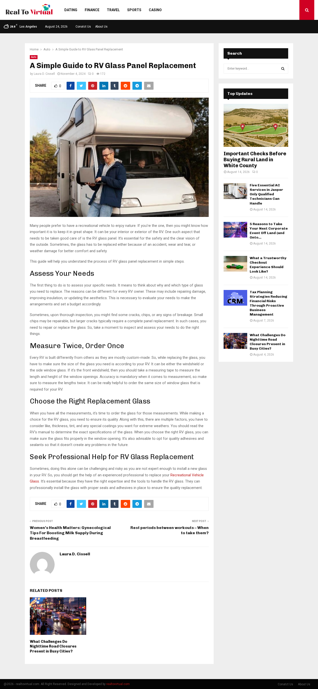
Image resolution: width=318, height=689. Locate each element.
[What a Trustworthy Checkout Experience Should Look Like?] (235, 264)
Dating (70, 10)
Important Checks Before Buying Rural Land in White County (255, 159)
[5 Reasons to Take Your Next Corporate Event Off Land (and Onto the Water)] (235, 230)
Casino (155, 10)
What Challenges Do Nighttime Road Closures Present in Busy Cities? (53, 646)
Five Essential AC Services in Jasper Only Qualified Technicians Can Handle (266, 194)
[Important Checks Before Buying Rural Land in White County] (256, 125)
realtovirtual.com (118, 684)
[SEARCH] (283, 69)
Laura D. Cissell (44, 74)
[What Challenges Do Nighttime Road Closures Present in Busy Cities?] (235, 341)
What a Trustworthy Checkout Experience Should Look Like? (268, 265)
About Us (101, 26)
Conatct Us (83, 26)
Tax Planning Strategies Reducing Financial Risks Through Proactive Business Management (268, 303)
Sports (134, 10)
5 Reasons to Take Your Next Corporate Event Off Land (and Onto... (269, 231)
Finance (92, 10)
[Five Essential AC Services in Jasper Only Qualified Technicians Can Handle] (235, 191)
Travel (113, 10)
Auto (33, 57)
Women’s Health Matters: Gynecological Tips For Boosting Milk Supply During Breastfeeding (70, 533)
